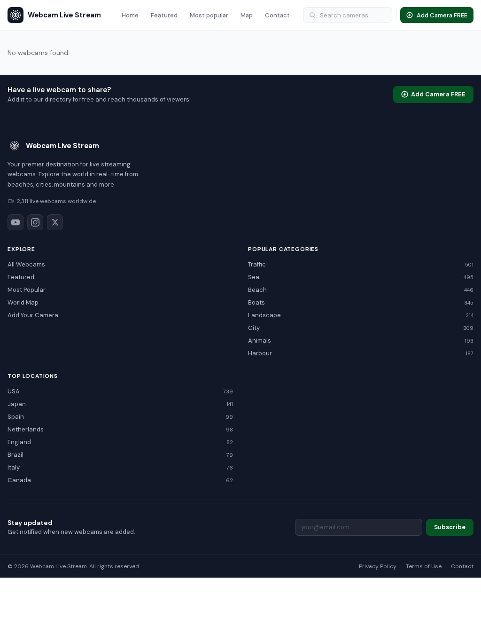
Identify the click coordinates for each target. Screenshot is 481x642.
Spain (120, 417)
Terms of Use (424, 566)
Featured (164, 15)
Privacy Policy (377, 566)
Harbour (360, 353)
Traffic (360, 264)
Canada (120, 480)
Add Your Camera (33, 315)
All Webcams (26, 264)
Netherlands (120, 429)
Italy (120, 467)
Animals (360, 340)
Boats (360, 302)
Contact (277, 15)
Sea (360, 277)
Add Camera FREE (438, 94)
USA (120, 391)
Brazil (120, 455)
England (120, 442)
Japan (120, 404)
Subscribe (449, 527)
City (360, 328)
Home (130, 15)
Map (246, 15)
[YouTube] (15, 222)
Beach (360, 290)
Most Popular (27, 290)
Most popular (209, 15)
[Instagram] (35, 222)
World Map (23, 302)
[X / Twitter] (55, 222)
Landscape (360, 315)
